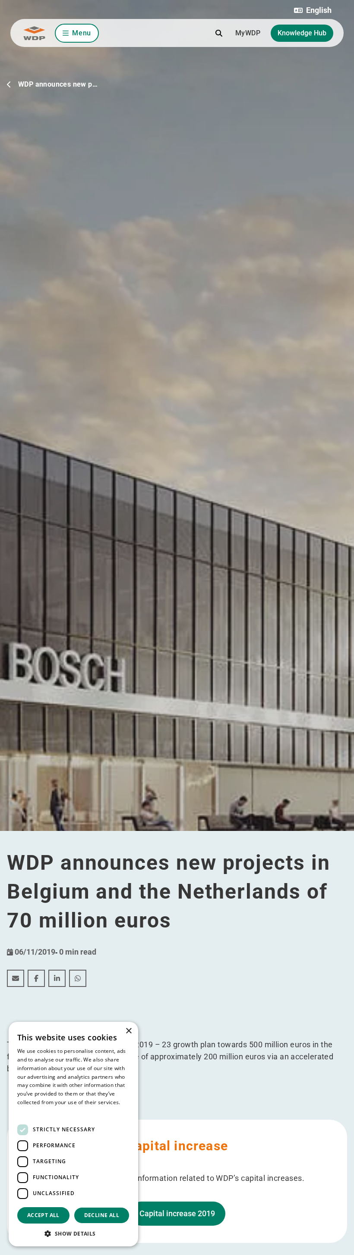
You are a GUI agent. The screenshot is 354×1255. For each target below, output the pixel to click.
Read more (31, 1111)
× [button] (128, 1031)
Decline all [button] (101, 1215)
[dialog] (73, 1134)
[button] (313, 10)
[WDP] (34, 33)
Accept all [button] (43, 1215)
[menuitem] (15, 978)
